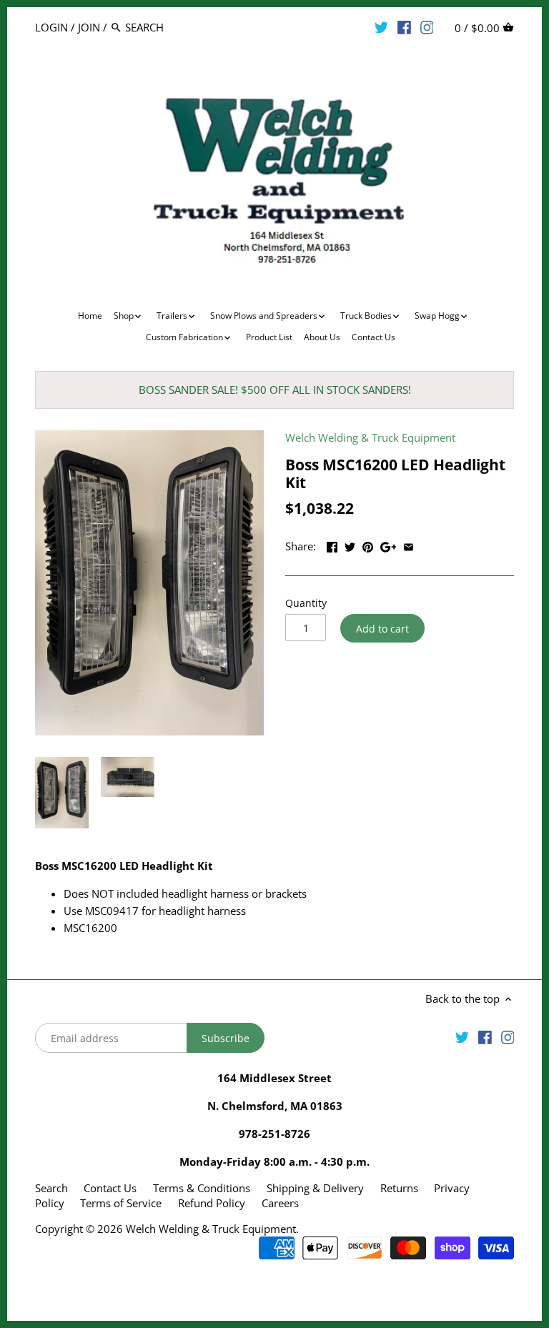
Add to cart (382, 628)
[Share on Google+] (388, 544)
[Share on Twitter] (350, 544)
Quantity (306, 603)
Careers (280, 1203)
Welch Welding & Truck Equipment (370, 437)
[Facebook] (404, 26)
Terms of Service (121, 1203)
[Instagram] (427, 26)
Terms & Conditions (201, 1188)
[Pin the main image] (367, 544)
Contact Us (110, 1188)
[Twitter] (381, 26)
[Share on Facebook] (332, 544)
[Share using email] (408, 544)
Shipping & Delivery (317, 1188)
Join (89, 27)
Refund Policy (211, 1203)
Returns (399, 1188)
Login (51, 27)
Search (51, 1188)
